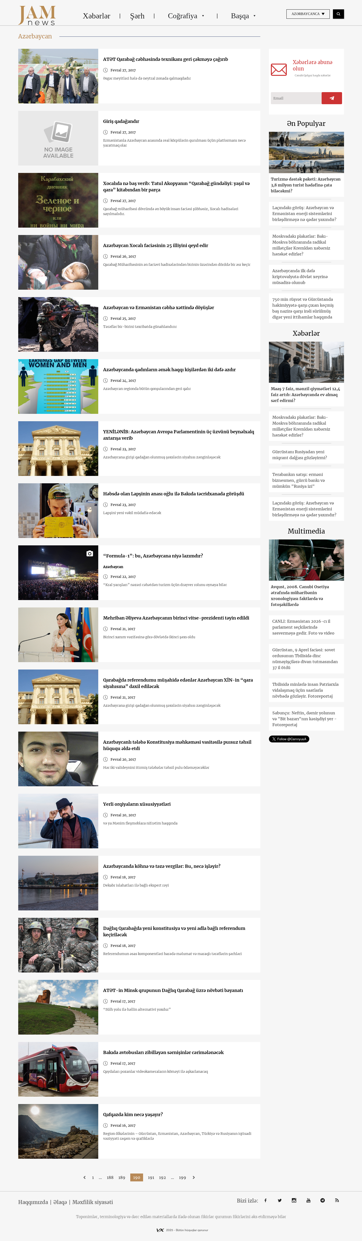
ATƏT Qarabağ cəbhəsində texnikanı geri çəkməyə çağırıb (165, 59)
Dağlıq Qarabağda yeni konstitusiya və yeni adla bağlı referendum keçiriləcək (174, 931)
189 (121, 1177)
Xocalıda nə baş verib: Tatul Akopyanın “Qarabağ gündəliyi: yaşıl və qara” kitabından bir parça (176, 187)
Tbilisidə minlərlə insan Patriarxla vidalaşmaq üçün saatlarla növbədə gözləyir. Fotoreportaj (305, 690)
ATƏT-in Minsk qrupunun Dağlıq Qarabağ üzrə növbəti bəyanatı (173, 990)
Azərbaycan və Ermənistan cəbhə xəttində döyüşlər (158, 307)
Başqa (240, 16)
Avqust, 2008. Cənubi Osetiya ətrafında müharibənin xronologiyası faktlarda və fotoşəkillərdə (300, 595)
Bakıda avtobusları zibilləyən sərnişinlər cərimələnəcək (163, 1052)
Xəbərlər (96, 15)
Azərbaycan (113, 567)
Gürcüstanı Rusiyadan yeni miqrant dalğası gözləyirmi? (299, 454)
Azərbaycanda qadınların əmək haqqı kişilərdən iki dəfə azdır (169, 369)
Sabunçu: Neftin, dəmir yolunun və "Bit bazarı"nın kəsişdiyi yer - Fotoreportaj (304, 718)
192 (162, 1177)
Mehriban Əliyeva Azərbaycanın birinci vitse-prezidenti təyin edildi (176, 618)
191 (151, 1177)
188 (110, 1177)
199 (182, 1177)
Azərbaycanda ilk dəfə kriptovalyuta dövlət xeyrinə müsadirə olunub (300, 276)
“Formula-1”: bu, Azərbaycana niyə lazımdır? (153, 556)
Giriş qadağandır (121, 121)
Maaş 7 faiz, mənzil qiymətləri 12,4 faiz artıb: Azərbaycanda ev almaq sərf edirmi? (305, 394)
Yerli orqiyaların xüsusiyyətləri (137, 804)
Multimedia (306, 531)
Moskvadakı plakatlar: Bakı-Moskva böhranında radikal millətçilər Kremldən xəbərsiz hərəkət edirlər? (301, 245)
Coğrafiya (182, 16)
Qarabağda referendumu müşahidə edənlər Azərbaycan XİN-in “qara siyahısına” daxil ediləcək (178, 683)
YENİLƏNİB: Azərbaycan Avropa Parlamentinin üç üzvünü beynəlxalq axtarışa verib (178, 435)
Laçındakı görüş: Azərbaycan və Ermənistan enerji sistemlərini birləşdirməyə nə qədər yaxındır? (304, 213)
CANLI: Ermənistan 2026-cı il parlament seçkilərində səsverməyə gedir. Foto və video (303, 627)
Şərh (137, 15)
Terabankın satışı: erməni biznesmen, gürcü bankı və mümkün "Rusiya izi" (298, 480)
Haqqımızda (33, 1202)
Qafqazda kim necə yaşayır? (133, 1114)
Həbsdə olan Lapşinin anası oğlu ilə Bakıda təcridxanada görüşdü (173, 494)
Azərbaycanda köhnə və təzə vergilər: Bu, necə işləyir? (161, 866)
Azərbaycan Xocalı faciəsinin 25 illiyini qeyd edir (155, 245)
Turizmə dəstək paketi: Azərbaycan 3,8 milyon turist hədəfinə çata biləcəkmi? (306, 185)
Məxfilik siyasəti (92, 1202)
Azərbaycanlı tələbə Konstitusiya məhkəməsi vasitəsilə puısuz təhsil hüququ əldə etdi (177, 745)
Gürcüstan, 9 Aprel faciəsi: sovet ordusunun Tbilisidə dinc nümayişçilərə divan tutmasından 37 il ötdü (305, 658)
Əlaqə (60, 1202)
